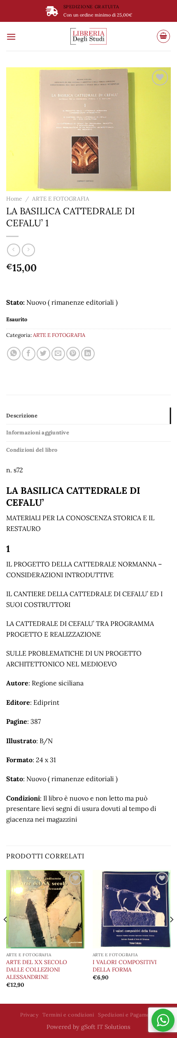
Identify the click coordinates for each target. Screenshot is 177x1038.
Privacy (29, 1015)
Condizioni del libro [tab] (31, 449)
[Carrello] (163, 36)
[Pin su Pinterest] (73, 353)
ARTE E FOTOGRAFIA (60, 198)
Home (14, 198)
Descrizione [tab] (21, 415)
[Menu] (11, 36)
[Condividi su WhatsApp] (14, 353)
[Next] (171, 936)
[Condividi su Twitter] (43, 353)
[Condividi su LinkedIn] (88, 353)
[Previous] (6, 936)
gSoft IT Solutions (105, 1027)
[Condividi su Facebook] (28, 353)
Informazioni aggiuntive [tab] (37, 432)
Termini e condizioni (68, 1015)
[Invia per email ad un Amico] (58, 353)
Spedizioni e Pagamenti (127, 1015)
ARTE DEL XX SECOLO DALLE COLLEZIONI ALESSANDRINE (36, 969)
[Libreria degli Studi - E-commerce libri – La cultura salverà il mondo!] (88, 36)
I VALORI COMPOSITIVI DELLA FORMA (125, 966)
